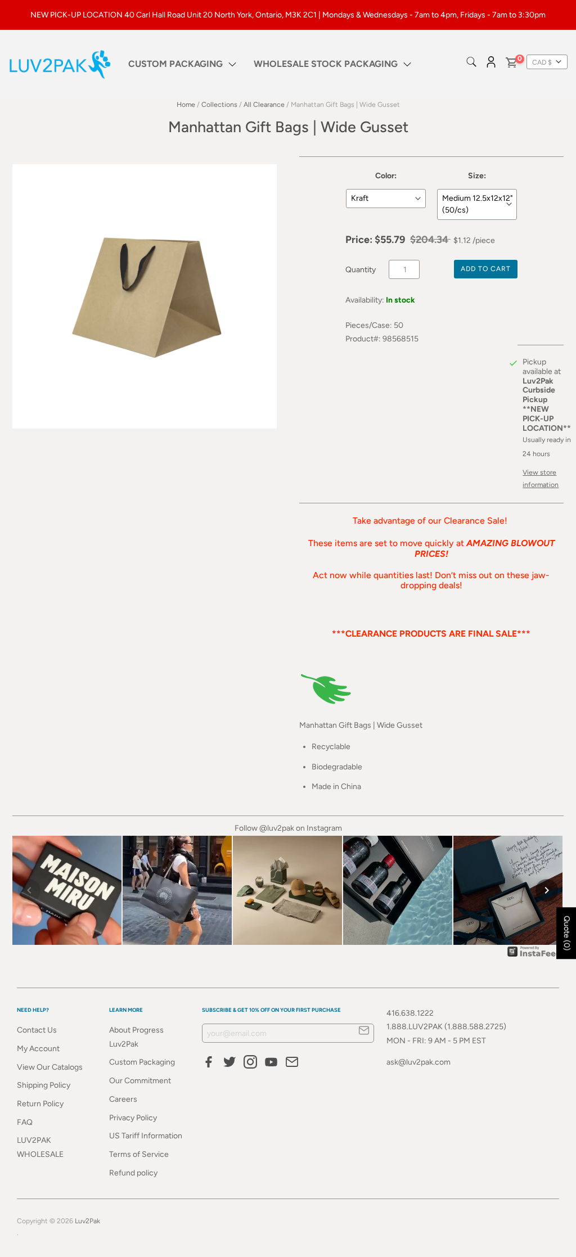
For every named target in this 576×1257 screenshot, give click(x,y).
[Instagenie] (534, 956)
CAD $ (542, 62)
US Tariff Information (145, 1136)
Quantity (360, 269)
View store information (541, 478)
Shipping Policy (43, 1085)
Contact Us (37, 1030)
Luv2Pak (87, 1221)
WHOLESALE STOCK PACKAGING (326, 63)
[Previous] (29, 890)
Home (186, 104)
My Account (38, 1048)
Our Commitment (140, 1080)
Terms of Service (139, 1154)
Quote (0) (567, 933)
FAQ (25, 1122)
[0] (510, 64)
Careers (123, 1099)
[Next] (547, 890)
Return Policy (40, 1104)
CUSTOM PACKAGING (175, 63)
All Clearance (264, 104)
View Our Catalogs (50, 1067)
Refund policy (133, 1173)
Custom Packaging (142, 1062)
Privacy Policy (133, 1118)
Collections (219, 104)
